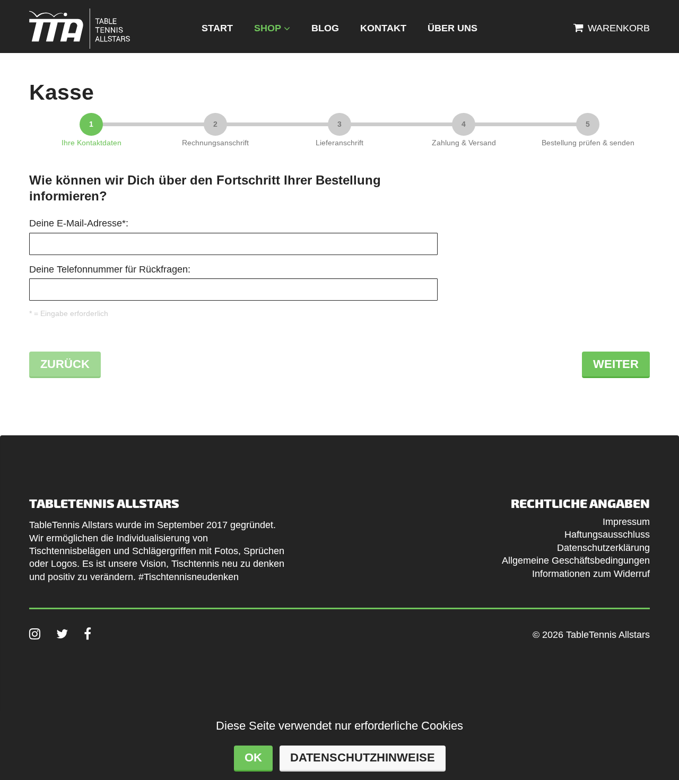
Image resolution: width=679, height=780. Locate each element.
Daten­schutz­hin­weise (362, 757)
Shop (267, 28)
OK (253, 757)
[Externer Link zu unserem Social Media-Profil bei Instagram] (34, 633)
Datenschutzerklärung (603, 547)
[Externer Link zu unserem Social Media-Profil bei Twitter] (62, 633)
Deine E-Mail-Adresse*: (78, 223)
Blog (325, 28)
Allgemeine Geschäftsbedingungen (576, 560)
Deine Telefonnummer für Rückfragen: (109, 269)
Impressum (626, 521)
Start (217, 28)
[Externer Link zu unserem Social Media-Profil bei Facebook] (87, 633)
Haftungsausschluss (607, 534)
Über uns (452, 28)
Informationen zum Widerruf (591, 573)
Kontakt (383, 28)
